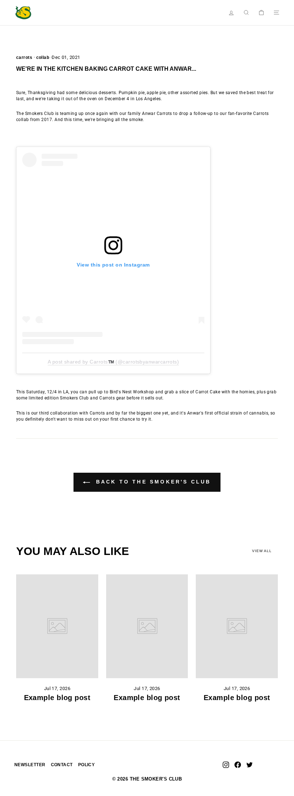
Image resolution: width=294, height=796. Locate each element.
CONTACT (62, 764)
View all (262, 551)
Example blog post (57, 698)
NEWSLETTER (30, 764)
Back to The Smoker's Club (152, 482)
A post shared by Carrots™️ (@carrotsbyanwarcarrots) (113, 362)
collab (42, 57)
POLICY (86, 764)
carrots (24, 57)
